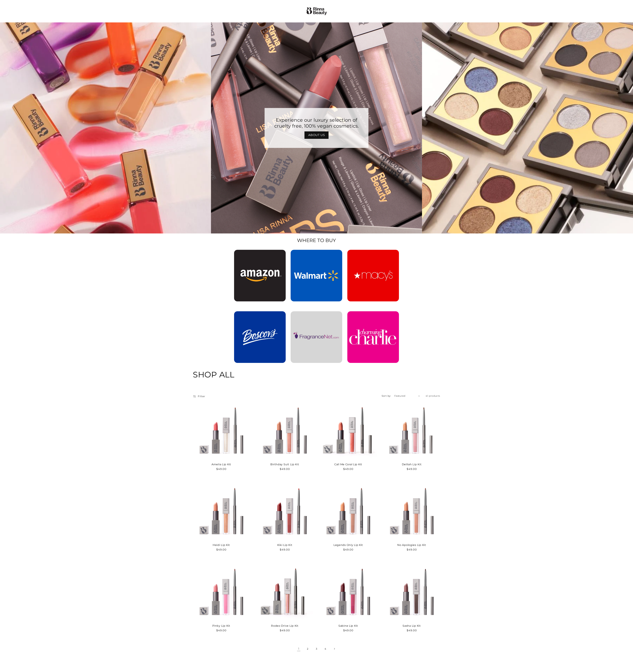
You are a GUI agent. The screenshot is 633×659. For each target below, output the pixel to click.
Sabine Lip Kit (348, 625)
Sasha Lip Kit (412, 625)
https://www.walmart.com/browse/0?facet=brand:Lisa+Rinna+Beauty (316, 254)
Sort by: (386, 395)
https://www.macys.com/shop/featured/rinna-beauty (373, 254)
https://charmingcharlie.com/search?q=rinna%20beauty (373, 316)
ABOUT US (316, 135)
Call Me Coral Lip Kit (348, 464)
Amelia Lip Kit (221, 464)
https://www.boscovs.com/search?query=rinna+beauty (258, 316)
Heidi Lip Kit (221, 545)
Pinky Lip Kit (221, 625)
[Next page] (334, 648)
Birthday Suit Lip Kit (284, 464)
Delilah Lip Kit (412, 464)
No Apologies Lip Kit (411, 545)
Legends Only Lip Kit (348, 545)
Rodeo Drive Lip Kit (285, 625)
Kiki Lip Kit (284, 545)
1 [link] (298, 648)
